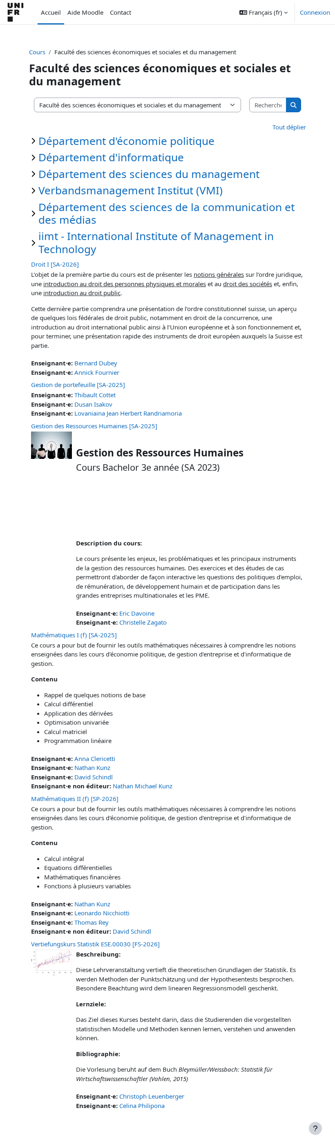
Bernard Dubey (95, 363)
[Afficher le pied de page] (315, 1128)
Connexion (315, 12)
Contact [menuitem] (120, 12)
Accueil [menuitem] (51, 12)
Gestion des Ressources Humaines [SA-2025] (94, 426)
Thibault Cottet (95, 395)
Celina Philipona (142, 1105)
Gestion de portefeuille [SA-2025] (78, 384)
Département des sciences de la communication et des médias (166, 213)
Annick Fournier (96, 372)
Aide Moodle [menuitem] (85, 12)
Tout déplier (289, 127)
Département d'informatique (111, 157)
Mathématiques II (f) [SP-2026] (74, 798)
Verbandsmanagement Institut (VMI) (130, 190)
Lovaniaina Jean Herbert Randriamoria (128, 413)
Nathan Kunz (92, 767)
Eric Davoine (136, 613)
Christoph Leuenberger (151, 1096)
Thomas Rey (91, 922)
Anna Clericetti (94, 758)
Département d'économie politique (126, 140)
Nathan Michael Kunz (142, 786)
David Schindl (93, 777)
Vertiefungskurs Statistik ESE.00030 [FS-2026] (95, 944)
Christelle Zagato (143, 622)
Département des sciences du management (148, 174)
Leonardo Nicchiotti (102, 913)
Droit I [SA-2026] (55, 264)
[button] (263, 12)
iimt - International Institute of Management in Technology (156, 242)
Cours (37, 52)
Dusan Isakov (93, 404)
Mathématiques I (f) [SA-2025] (74, 635)
